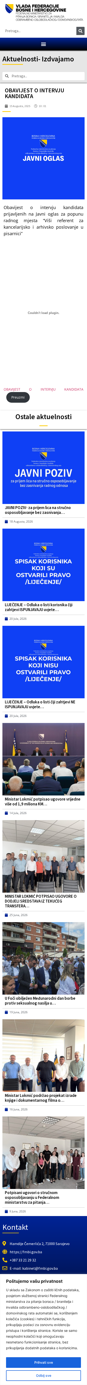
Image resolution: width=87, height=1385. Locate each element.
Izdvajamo (58, 58)
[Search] (80, 31)
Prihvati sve (43, 1362)
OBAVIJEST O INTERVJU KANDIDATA (43, 389)
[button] (44, 44)
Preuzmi (18, 397)
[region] (43, 1329)
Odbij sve (43, 1375)
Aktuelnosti (20, 58)
